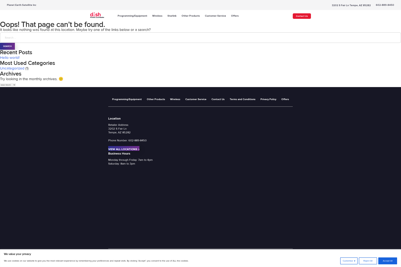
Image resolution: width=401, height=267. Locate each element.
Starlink (172, 15)
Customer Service (215, 15)
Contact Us (302, 16)
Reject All (367, 260)
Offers (235, 15)
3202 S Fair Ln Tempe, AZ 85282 (351, 5)
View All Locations (122, 149)
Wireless (157, 15)
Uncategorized (12, 68)
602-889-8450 (385, 5)
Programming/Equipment (132, 15)
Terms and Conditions (242, 99)
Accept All (388, 260)
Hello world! (10, 57)
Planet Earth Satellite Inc (21, 5)
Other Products (191, 15)
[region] (200, 258)
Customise (348, 260)
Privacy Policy (268, 99)
